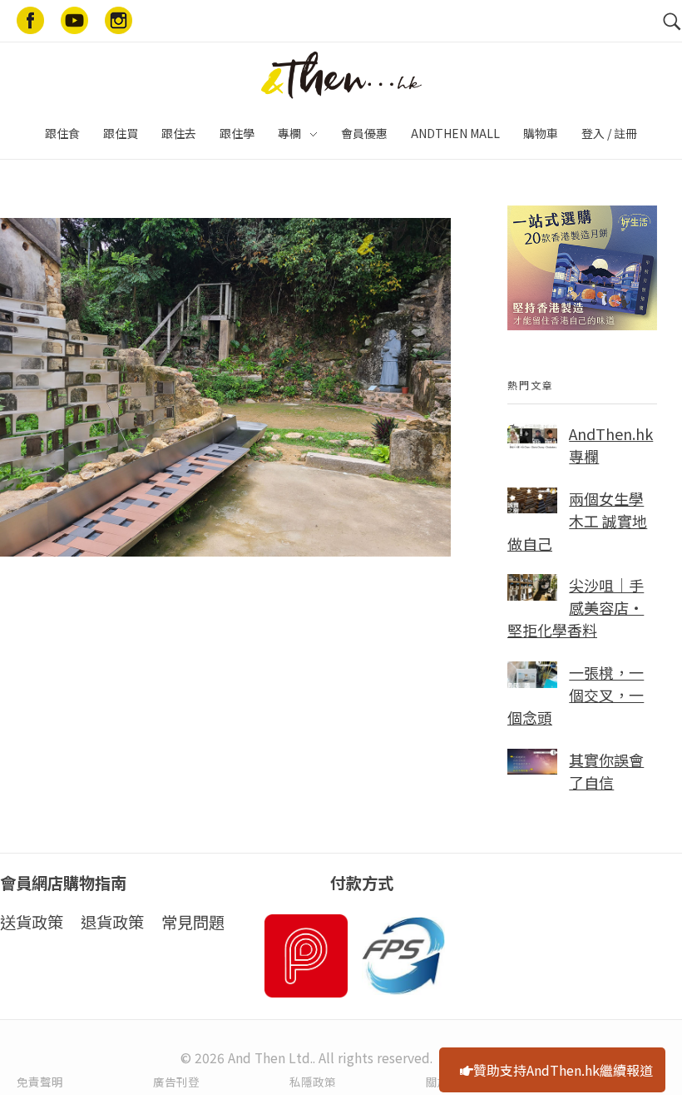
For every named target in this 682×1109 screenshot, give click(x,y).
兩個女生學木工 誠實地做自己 (577, 521)
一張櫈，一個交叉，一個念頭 (575, 694)
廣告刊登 (176, 1081)
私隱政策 (312, 1081)
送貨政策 (31, 921)
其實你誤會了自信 (606, 771)
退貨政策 (112, 921)
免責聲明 (40, 1081)
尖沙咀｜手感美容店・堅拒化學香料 (575, 607)
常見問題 (193, 921)
